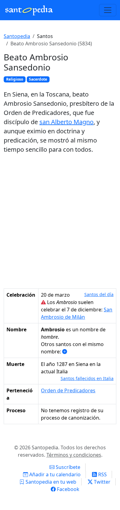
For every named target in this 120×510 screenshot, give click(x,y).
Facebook (67, 489)
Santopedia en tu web (50, 481)
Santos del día (99, 294)
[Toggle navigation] (107, 10)
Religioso (14, 79)
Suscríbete (67, 467)
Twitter (101, 481)
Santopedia (17, 36)
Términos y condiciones (73, 454)
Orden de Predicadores (68, 390)
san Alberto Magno (66, 122)
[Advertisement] (60, 221)
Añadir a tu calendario (54, 474)
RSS (102, 474)
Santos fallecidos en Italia (87, 378)
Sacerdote (38, 79)
